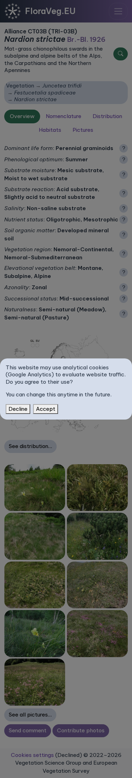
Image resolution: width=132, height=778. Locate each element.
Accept (45, 409)
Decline (17, 409)
